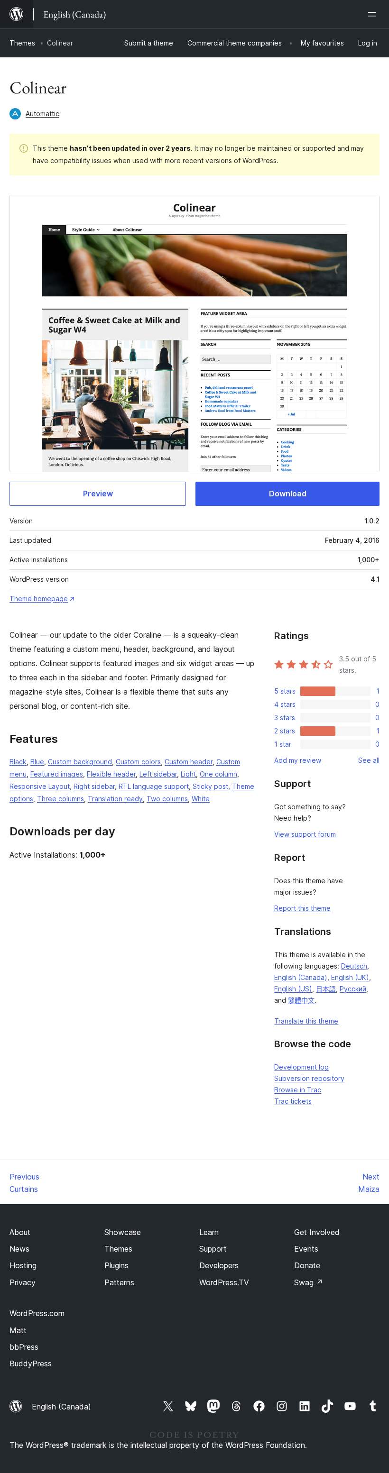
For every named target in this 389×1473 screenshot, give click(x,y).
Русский (353, 989)
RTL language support (154, 786)
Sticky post (210, 786)
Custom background (80, 762)
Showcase (122, 1232)
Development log (301, 1067)
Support (213, 1248)
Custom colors (138, 762)
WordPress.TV (224, 1282)
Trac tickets (293, 1101)
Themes (22, 43)
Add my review (297, 760)
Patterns (119, 1282)
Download (287, 493)
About (19, 1232)
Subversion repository (309, 1078)
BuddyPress (30, 1363)
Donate (307, 1265)
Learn (209, 1232)
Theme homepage (38, 599)
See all (369, 760)
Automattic (42, 114)
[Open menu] (374, 14)
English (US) (293, 989)
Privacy (22, 1282)
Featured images (56, 774)
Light (188, 774)
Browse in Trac (297, 1090)
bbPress (23, 1347)
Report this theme (302, 908)
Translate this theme (306, 1021)
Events (306, 1248)
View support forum (305, 834)
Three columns (60, 799)
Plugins (116, 1265)
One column (218, 774)
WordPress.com (37, 1313)
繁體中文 (301, 1000)
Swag (308, 1282)
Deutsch (354, 966)
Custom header (189, 762)
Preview (98, 493)
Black (18, 762)
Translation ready (115, 799)
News (19, 1248)
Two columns (167, 799)
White (201, 799)
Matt (18, 1330)
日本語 (326, 989)
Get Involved (317, 1232)
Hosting (23, 1265)
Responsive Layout (39, 786)
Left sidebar (158, 774)
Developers (219, 1265)
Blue (37, 762)
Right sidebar (94, 786)
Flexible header (111, 774)
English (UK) (350, 977)
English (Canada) (300, 977)
